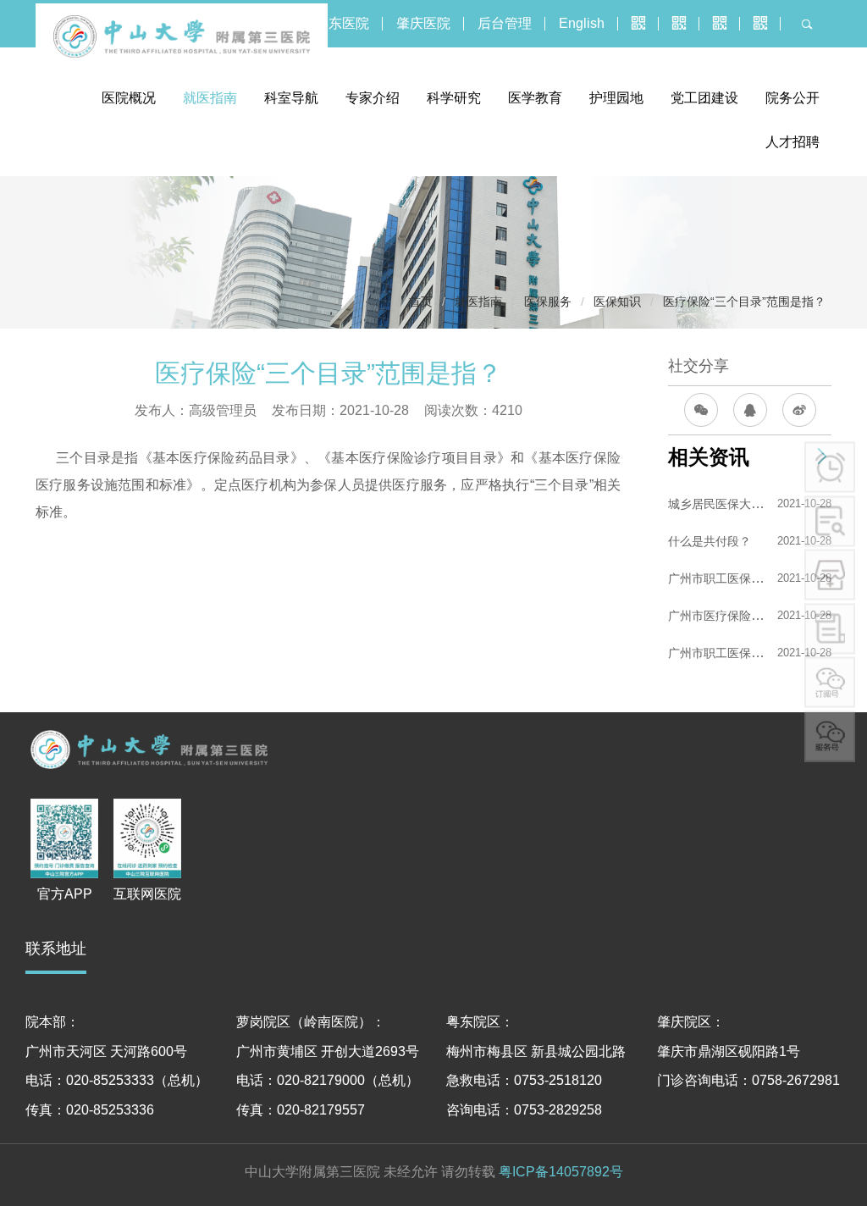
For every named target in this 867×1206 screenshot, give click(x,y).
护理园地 (616, 98)
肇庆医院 (423, 23)
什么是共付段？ (709, 541)
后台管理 (505, 23)
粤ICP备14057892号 (561, 1172)
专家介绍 (372, 98)
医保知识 (617, 301)
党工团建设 (704, 98)
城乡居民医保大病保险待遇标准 (751, 504)
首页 (421, 301)
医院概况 (129, 98)
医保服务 (548, 301)
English (582, 23)
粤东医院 (342, 23)
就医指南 (210, 98)
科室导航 (291, 98)
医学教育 (535, 98)
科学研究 (454, 98)
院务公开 (792, 98)
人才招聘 (792, 142)
